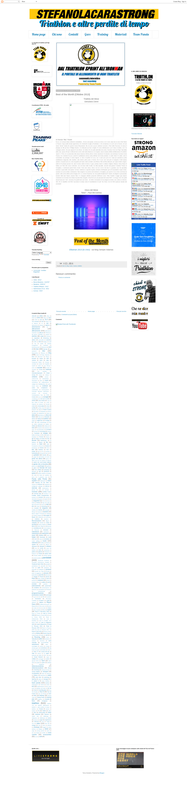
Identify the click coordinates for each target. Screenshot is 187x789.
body (37, 354)
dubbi (33, 420)
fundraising (35, 453)
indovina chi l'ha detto (42, 482)
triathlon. (34, 709)
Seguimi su (38, 212)
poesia (48, 580)
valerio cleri (35, 716)
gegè (35, 456)
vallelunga (45, 716)
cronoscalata (40, 406)
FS (43, 451)
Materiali (121, 34)
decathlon (36, 411)
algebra (47, 325)
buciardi (34, 358)
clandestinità (45, 378)
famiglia (45, 433)
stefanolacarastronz (37, 668)
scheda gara (35, 648)
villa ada (47, 723)
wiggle (44, 727)
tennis (42, 684)
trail (35, 695)
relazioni (34, 602)
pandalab (47, 557)
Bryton (47, 356)
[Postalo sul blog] (66, 263)
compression (35, 389)
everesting (42, 431)
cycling (33, 407)
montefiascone (37, 528)
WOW (46, 729)
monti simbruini (47, 528)
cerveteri (34, 369)
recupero (41, 600)
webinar (49, 725)
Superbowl (43, 675)
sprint (43, 662)
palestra (40, 551)
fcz (43, 435)
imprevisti (42, 480)
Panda (40, 553)
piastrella (41, 575)
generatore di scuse (44, 456)
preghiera (36, 587)
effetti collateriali (38, 424)
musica (75, 266)
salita (40, 639)
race (39, 596)
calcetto (34, 360)
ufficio (49, 710)
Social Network (38, 657)
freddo (33, 451)
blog (68, 266)
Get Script (136, 218)
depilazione (41, 413)
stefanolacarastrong (38, 666)
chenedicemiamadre (37, 373)
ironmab (47, 489)
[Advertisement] (91, 294)
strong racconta (46, 669)
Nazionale (42, 537)
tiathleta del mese (41, 688)
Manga (33, 511)
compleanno (44, 387)
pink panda (48, 575)
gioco (35, 467)
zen (33, 732)
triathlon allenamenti (43, 705)
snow (50, 655)
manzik (39, 511)
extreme (49, 431)
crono (33, 406)
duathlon (45, 418)
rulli (46, 635)
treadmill (47, 699)
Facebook (36, 433)
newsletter (46, 539)
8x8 (42, 321)
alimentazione (36, 327)
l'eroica (38, 502)
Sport (43, 660)
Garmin (44, 455)
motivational (35, 531)
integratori (47, 484)
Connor (34, 397)
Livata (37, 506)
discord (40, 416)
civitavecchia (35, 378)
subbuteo (49, 673)
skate (40, 655)
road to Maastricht (41, 624)
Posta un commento (64, 277)
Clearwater (34, 380)
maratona (45, 511)
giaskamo (49, 466)
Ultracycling (42, 712)
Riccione (49, 606)
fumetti (47, 451)
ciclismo (34, 377)
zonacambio (47, 734)
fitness (41, 442)
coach (46, 380)
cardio (39, 365)
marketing (48, 513)
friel (39, 451)
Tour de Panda (42, 693)
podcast (34, 580)
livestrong (44, 506)
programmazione (38, 593)
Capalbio (47, 364)
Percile (47, 571)
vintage (34, 725)
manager (47, 510)
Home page (39, 34)
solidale (34, 658)
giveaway (46, 469)
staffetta (49, 662)
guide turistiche (42, 473)
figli (32, 438)
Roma (38, 633)
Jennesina (34, 499)
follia (48, 444)
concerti (34, 393)
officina (47, 544)
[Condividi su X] (68, 263)
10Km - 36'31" (37, 280)
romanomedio (35, 635)
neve (35, 539)
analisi (42, 336)
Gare (88, 34)
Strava (49, 668)
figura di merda (40, 438)
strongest (45, 671)
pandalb (48, 564)
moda (47, 522)
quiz (35, 596)
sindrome (34, 655)
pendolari (48, 569)
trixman (47, 709)
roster (42, 635)
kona (48, 500)
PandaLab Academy (43, 560)
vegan (41, 719)
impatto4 (34, 480)
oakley (42, 542)
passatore (46, 567)
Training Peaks (41, 697)
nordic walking (35, 541)
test (33, 686)
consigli (45, 397)
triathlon (80, 266)
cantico (40, 364)
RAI (44, 596)
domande (46, 416)
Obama (48, 542)
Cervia (40, 369)
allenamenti (36, 329)
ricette (35, 608)
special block (35, 660)
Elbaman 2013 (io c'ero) (79, 250)
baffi (50, 341)
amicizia (34, 336)
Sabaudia (34, 639)
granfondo (46, 471)
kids (50, 499)
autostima (48, 340)
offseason (34, 546)
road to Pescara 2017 (43, 629)
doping (39, 418)
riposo (49, 608)
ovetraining (46, 550)
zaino (48, 730)
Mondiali (34, 524)
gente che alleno (37, 458)
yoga (33, 730)
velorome (36, 721)
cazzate (39, 367)
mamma (40, 510)
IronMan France (47, 491)
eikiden (47, 424)
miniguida (34, 522)
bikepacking (35, 353)
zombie (43, 732)
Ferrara (41, 436)
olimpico (48, 546)
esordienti (48, 429)
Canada (47, 362)
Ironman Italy (37, 493)
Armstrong (46, 338)
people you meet (39, 571)
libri (47, 504)
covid (47, 402)
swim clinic (38, 677)
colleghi (34, 384)
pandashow (35, 566)
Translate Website (136, 133)
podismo (40, 580)
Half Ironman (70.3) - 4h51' (41, 288)
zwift (40, 736)
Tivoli (35, 690)
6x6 (41, 319)
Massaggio (46, 515)
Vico (33, 723)
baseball (46, 345)
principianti (41, 589)
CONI (47, 395)
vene (43, 721)
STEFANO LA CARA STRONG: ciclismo (142, 175)
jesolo (40, 499)
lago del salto (46, 502)
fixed (40, 444)
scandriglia (34, 646)
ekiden (33, 426)
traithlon (40, 699)
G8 (50, 453)
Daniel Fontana (47, 409)
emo (33, 427)
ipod (40, 489)
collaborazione (45, 382)
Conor (39, 397)
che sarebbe (42, 371)
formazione (34, 447)
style (43, 673)
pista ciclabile (41, 578)
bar (35, 343)
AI (42, 323)
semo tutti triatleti (41, 649)
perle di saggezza (36, 573)
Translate (46, 254)
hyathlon (47, 475)
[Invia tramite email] (64, 263)
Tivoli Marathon (43, 690)
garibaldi (36, 455)
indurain (34, 484)
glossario (34, 471)
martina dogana (38, 515)
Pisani (41, 576)
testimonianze (40, 686)
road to (49, 610)
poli (39, 582)
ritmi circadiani (37, 609)
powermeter (48, 585)
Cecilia (47, 367)
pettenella (34, 575)
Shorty (39, 653)
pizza (48, 578)
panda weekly (37, 558)
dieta (33, 415)
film (48, 438)
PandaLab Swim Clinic (37, 564)
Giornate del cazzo (45, 468)
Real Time (142, 218)
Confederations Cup (37, 395)
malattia (34, 510)
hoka (40, 475)
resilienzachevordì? (45, 604)
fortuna (42, 447)
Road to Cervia (36, 613)
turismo (33, 710)
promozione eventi (37, 595)
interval (47, 486)
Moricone (37, 530)
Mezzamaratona (36, 521)
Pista (33, 578)
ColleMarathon (41, 384)
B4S (40, 341)
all (47, 327)
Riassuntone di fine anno (38, 606)
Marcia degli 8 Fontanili (38, 513)
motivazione (35, 533)
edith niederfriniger (42, 422)
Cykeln (48, 407)
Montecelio (48, 526)
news (40, 539)
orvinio (41, 548)
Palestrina (47, 551)
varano (49, 718)
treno (33, 701)
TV (38, 710)
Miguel (47, 520)
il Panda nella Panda (41, 478)
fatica (38, 435)
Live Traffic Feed (143, 165)
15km (48, 316)
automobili (41, 340)
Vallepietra (34, 718)
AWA (35, 341)
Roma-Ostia (46, 633)
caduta (41, 358)
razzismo (49, 596)
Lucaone (36, 508)
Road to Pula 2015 (37, 631)
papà (39, 567)
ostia (39, 550)
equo (33, 429)
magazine (45, 508)
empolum (40, 427)
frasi (47, 449)
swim (49, 675)
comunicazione (45, 389)
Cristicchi (34, 404)
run (50, 635)
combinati (45, 386)
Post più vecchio (121, 311)
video (38, 723)
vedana (35, 719)
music (71, 266)
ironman (34, 491)
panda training (47, 555)
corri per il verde (44, 398)
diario (48, 413)
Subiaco (36, 675)
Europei (36, 431)
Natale (34, 537)
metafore (46, 519)
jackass (47, 497)
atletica (33, 340)
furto (46, 453)
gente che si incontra (41, 464)
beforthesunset (35, 347)
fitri (47, 442)
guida (33, 473)
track (50, 693)
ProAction (48, 589)
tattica (40, 679)
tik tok (49, 688)
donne (33, 418)
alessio (41, 325)
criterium (41, 404)
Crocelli (47, 404)
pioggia (35, 576)
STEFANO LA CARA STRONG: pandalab (143, 169)
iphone (33, 489)
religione (41, 602)
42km (49, 317)
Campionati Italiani (37, 362)
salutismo (47, 639)
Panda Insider (37, 555)
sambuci (34, 640)
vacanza (37, 714)
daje (40, 409)
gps (40, 471)
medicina (37, 519)
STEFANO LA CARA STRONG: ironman (143, 210)
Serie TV (36, 651)
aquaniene (37, 338)
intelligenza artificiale (37, 486)
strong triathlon (36, 671)
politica (44, 582)
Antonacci (48, 336)
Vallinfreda (42, 718)
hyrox (33, 477)
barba (41, 343)
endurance (47, 427)
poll (48, 582)
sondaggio (41, 658)
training (42, 695)
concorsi (45, 393)
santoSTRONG (44, 642)
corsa (33, 400)
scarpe (47, 646)
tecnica (47, 682)
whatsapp (36, 727)
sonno (47, 658)
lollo (50, 506)
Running (37, 637)
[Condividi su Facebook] (70, 263)
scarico (41, 646)
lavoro (42, 504)
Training (102, 34)
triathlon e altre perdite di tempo (40, 707)
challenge (48, 369)
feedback (34, 436)
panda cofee (48, 553)
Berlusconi (44, 347)
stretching (36, 669)
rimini (44, 608)
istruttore (40, 497)
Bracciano (40, 356)
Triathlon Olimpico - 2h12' (40, 286)
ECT (33, 422)
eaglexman (40, 420)
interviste (34, 488)
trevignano (44, 701)
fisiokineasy (44, 440)
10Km (41, 316)
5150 (36, 319)
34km (44, 317)
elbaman (39, 426)
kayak (45, 499)
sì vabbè (46, 653)
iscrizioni (34, 497)
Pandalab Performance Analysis (40, 562)
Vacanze (46, 714)
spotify (38, 662)
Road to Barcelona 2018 (42, 611)
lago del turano (35, 504)
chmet (40, 375)
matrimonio (41, 517)
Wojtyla (40, 729)
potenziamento (36, 586)
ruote (47, 637)
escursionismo (40, 429)
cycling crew (41, 407)
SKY (45, 655)
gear (50, 455)
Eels (50, 422)
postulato (34, 584)
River (44, 609)
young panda (40, 730)
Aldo (47, 323)
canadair (34, 364)
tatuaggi (46, 679)
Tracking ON (150, 218)
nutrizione (35, 542)
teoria (47, 684)
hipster (49, 473)
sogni (47, 657)
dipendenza (41, 415)
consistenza (35, 398)
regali (47, 600)
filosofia (34, 440)
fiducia (47, 436)
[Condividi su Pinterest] (72, 263)
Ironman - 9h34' (38, 291)
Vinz (39, 725)
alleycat (41, 332)
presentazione (45, 587)
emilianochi (47, 426)
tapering (34, 679)
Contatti (73, 34)
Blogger (102, 773)
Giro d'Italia (38, 469)
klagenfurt (36, 501)
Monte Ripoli (40, 526)
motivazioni (45, 533)
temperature (35, 684)
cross (47, 406)
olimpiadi (41, 546)
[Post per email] (60, 263)
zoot (36, 736)
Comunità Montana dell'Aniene (40, 391)
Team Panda (141, 34)
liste (33, 506)
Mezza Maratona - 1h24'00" (41, 282)
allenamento (36, 331)
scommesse (43, 648)
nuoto (45, 541)
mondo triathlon (42, 524)
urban (49, 712)
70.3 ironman (35, 321)
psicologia (48, 595)
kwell (33, 502)
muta (48, 535)
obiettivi (34, 544)
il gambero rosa (42, 477)
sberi (47, 644)
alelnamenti (35, 325)
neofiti (49, 537)
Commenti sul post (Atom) (69, 314)
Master (33, 517)
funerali (42, 453)
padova (34, 551)
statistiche (41, 664)
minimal (41, 522)
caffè (47, 358)
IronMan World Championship (40, 495)
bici (37, 349)
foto (33, 449)
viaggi (48, 721)
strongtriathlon (35, 673)
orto (36, 548)
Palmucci (34, 553)
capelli (33, 365)
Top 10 (42, 692)
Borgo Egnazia (45, 354)
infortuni (40, 484)
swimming (46, 677)
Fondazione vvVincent (37, 446)
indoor (49, 480)
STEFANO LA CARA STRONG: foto (142, 180)
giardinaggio (41, 466)
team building (45, 681)
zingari (37, 732)
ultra (35, 712)
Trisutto (41, 709)
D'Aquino (34, 409)
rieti (40, 608)
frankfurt (40, 449)
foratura (47, 446)
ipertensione (45, 488)
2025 (33, 317)
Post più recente (61, 311)
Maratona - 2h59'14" (39, 284)
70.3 (46, 319)
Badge (45, 341)
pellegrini (41, 569)
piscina (47, 576)
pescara (46, 573)
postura (45, 584)
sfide (33, 653)
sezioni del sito (45, 651)
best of (64, 266)
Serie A (49, 649)
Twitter (44, 710)
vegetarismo (48, 719)
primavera (34, 589)
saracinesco (35, 644)
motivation (45, 530)
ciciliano (47, 375)
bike (43, 351)
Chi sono (57, 34)
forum (48, 447)
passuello (34, 569)
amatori (47, 334)
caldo (47, 360)
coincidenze (35, 382)
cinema (46, 376)
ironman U (46, 493)
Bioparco (43, 353)
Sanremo (42, 640)
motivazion (46, 531)
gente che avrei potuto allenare (42, 462)
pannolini (43, 566)
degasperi (43, 411)
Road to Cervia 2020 (42, 615)
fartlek (33, 435)
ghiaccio (34, 466)
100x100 (34, 316)
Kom (44, 500)
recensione (38, 598)
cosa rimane (41, 400)
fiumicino (34, 444)
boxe (33, 356)
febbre (47, 435)
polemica (34, 582)
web (44, 725)
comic (33, 387)
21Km (38, 317)
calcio (40, 360)
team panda (36, 683)
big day (45, 349)
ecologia (47, 420)
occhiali (41, 544)
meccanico (48, 517)
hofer (35, 475)
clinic (41, 380)
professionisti (41, 591)
